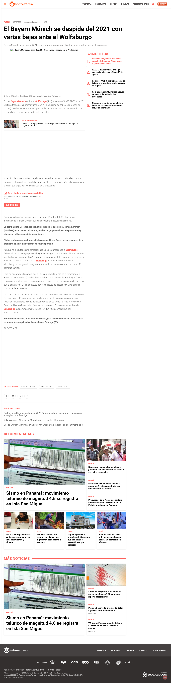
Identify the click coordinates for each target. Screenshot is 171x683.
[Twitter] (13, 396)
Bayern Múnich (18, 101)
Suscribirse (12, 205)
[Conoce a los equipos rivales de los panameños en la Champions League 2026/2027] (11, 127)
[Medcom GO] (41, 664)
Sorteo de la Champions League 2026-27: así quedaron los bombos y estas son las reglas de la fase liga (43, 414)
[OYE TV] (63, 664)
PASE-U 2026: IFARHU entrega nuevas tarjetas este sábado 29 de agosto (107, 72)
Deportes (17, 22)
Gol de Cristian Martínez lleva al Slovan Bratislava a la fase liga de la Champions (43, 424)
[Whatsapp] (20, 396)
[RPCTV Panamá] (52, 664)
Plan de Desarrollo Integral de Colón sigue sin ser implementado (105, 609)
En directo (162, 4)
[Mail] (27, 396)
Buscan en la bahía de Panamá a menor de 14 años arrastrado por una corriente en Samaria (104, 486)
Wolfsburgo (41, 101)
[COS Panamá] (74, 664)
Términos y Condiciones (14, 670)
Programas (100, 4)
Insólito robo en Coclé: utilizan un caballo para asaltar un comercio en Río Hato (110, 538)
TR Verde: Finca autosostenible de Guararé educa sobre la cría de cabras (105, 625)
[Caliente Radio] (107, 664)
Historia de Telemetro (35, 670)
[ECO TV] (85, 664)
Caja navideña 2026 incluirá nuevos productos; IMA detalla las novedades (108, 94)
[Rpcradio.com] (96, 664)
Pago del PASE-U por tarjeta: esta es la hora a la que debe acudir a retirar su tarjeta (108, 83)
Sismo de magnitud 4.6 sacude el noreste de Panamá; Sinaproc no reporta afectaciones (107, 61)
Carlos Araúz (92, 614)
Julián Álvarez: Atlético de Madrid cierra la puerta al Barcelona (34, 420)
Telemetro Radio (141, 4)
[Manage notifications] (165, 677)
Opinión (113, 4)
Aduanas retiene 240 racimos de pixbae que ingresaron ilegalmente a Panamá (49, 538)
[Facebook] (6, 396)
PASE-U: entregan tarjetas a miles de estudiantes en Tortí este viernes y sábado (18, 538)
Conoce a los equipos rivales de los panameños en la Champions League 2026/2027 (49, 124)
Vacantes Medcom (53, 670)
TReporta (86, 4)
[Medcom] (129, 664)
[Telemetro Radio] (118, 664)
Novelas (125, 4)
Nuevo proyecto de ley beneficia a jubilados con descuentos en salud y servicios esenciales (108, 105)
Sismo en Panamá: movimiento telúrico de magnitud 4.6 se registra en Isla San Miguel (42, 499)
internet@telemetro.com (16, 677)
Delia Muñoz (92, 631)
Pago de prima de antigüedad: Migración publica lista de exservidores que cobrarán (79, 539)
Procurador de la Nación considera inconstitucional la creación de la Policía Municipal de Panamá (105, 502)
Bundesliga (41, 260)
